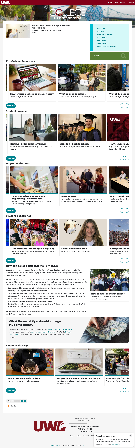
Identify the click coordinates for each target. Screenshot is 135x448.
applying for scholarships (63, 329)
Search (96, 56)
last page (25, 401)
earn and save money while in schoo (43, 332)
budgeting (50, 329)
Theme (80, 445)
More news (11, 106)
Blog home (101, 28)
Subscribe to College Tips (107, 46)
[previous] (122, 105)
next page (21, 401)
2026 (72, 445)
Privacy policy (115, 444)
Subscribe (13, 406)
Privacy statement (55, 445)
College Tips (67, 12)
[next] (127, 105)
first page (15, 401)
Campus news (102, 43)
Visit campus (102, 37)
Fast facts (101, 31)
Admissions (101, 40)
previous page (18, 401)
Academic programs (105, 34)
